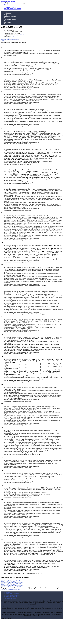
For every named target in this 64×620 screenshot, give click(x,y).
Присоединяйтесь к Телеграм (10, 39)
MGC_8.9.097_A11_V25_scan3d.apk (12, 582)
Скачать (3, 40)
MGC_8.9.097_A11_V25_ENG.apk (11, 586)
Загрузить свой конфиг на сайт (10, 589)
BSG (13, 36)
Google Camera (19, 35)
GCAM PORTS (5, 4)
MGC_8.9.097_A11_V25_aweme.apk (12, 585)
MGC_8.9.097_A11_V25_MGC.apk (11, 580)
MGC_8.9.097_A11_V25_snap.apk (11, 583)
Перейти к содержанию (8, 1)
